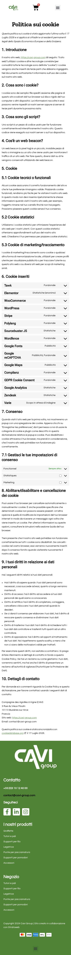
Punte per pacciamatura (16, 852)
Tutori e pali (9, 836)
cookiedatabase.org (12, 733)
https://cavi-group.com (33, 57)
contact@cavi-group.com (19, 795)
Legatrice (8, 847)
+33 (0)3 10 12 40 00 (15, 788)
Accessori (8, 863)
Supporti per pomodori (15, 857)
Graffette (8, 831)
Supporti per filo (12, 841)
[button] (58, 7)
